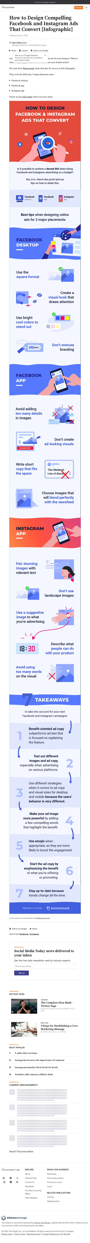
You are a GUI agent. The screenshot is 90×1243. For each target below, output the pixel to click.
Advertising (51, 1174)
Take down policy (33, 1234)
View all (12, 1151)
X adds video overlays (26, 1053)
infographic (27, 96)
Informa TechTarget (42, 1223)
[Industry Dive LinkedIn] (3, 1178)
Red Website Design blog (43, 918)
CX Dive (50, 1197)
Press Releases (31, 1198)
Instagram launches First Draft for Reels (36, 1067)
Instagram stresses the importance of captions (39, 1060)
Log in (49, 1186)
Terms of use (19, 1234)
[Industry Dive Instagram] (4, 1182)
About (27, 1174)
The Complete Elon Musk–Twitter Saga (57, 1004)
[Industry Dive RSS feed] (17, 1182)
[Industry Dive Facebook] (10, 1178)
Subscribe (78, 7)
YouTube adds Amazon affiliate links (34, 1074)
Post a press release (25, 1151)
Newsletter (29, 1186)
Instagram (34, 934)
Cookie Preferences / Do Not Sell (56, 1234)
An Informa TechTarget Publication (45, 2)
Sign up (22, 973)
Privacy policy (7, 1234)
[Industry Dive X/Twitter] (17, 1178)
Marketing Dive (53, 1201)
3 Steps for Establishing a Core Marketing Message (59, 1027)
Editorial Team (31, 1178)
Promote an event (54, 1182)
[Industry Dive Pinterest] (10, 1182)
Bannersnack (29, 68)
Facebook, (24, 934)
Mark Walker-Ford (19, 42)
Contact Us (29, 1182)
